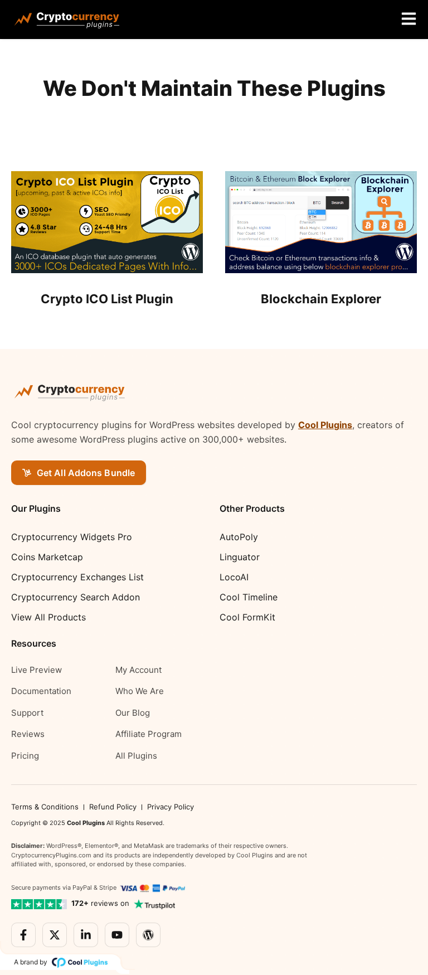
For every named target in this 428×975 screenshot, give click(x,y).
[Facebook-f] (23, 935)
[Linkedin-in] (86, 935)
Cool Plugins (325, 424)
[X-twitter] (54, 935)
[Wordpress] (148, 935)
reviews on (100, 903)
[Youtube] (117, 935)
